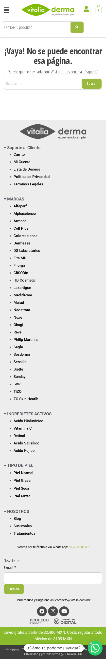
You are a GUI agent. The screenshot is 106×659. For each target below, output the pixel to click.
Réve (17, 332)
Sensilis (20, 362)
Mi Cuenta (22, 162)
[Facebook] (42, 611)
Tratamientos (24, 533)
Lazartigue (22, 288)
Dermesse (22, 243)
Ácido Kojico (24, 450)
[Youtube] (64, 611)
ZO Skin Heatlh (26, 399)
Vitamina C (23, 428)
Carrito (19, 154)
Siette (18, 369)
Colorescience (25, 236)
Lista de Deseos (27, 169)
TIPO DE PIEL (20, 465)
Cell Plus (21, 228)
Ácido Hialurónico (28, 421)
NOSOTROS (18, 511)
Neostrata (22, 310)
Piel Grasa (22, 480)
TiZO (17, 391)
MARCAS (15, 199)
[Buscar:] (53, 83)
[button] (6, 10)
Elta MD (20, 258)
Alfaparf (20, 206)
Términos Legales (28, 184)
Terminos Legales (75, 649)
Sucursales (23, 526)
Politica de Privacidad (32, 177)
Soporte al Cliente (23, 147)
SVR (17, 384)
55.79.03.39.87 (79, 547)
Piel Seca (21, 488)
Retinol (19, 436)
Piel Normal (23, 473)
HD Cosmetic (25, 280)
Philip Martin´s (26, 339)
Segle (18, 347)
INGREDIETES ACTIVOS (29, 413)
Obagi (18, 325)
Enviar (14, 589)
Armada (20, 221)
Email (10, 568)
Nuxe (18, 317)
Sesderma (22, 354)
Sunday (19, 376)
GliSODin (21, 273)
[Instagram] (53, 611)
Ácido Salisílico (26, 443)
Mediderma (23, 295)
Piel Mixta (22, 496)
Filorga (19, 265)
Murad (19, 302)
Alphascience (25, 213)
